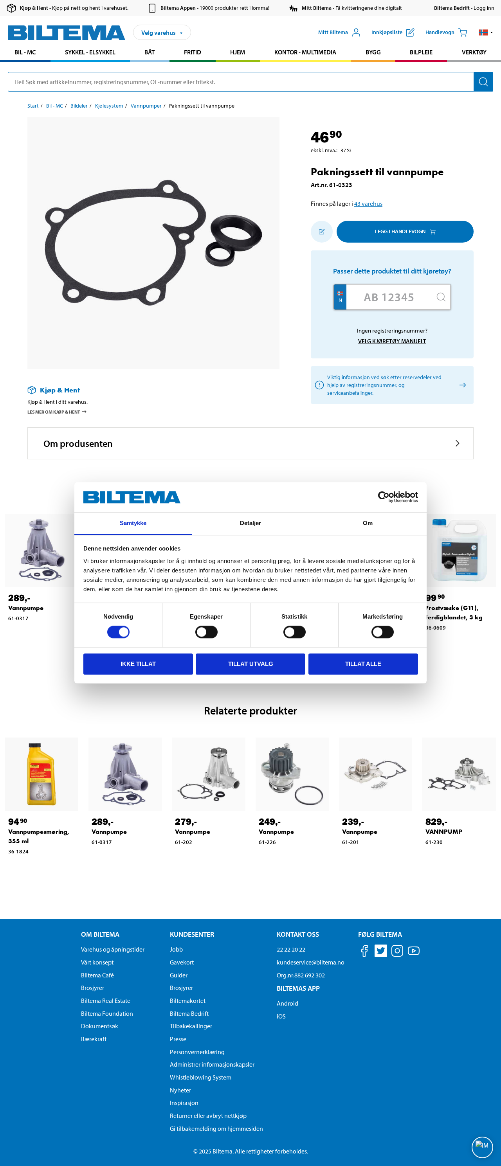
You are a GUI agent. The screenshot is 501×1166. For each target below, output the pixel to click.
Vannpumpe (25, 608)
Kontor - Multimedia (305, 52)
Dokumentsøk (99, 1026)
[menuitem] (25, 53)
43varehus (368, 203)
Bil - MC (25, 52)
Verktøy (474, 52)
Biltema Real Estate (105, 1000)
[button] (486, 32)
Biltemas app (298, 988)
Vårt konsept (97, 962)
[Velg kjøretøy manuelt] (461, 385)
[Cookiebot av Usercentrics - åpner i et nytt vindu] (384, 497)
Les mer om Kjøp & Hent (53, 412)
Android (287, 1003)
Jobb (176, 949)
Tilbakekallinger (191, 1026)
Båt (149, 52)
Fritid (192, 52)
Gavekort (182, 962)
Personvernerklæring (197, 1052)
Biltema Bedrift (189, 1013)
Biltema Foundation (107, 1013)
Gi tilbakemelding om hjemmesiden (216, 1128)
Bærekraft (93, 1039)
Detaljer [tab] (250, 523)
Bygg (373, 52)
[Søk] (483, 82)
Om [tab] (368, 523)
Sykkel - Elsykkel (90, 52)
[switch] (206, 632)
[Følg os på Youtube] (413, 954)
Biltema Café (97, 975)
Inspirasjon (184, 1103)
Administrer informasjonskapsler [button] (212, 1064)
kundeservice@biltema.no (310, 962)
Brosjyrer (92, 987)
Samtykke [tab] (133, 523)
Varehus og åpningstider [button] (112, 949)
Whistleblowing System (200, 1077)
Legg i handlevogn (400, 231)
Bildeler (79, 105)
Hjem (237, 52)
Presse (178, 1039)
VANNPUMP (443, 832)
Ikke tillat (138, 663)
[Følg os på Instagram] (397, 952)
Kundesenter (192, 934)
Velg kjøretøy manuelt (392, 341)
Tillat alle (363, 663)
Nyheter (180, 1090)
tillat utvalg (250, 663)
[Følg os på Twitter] (381, 952)
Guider (178, 975)
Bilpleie (421, 52)
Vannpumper (146, 105)
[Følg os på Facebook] (364, 952)
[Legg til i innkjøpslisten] (322, 232)
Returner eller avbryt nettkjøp (208, 1115)
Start (33, 105)
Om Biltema (100, 934)
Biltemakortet (187, 1000)
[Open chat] (482, 1147)
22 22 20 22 (291, 949)
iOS (281, 1016)
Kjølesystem (109, 105)
